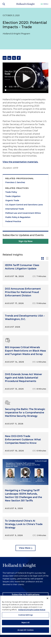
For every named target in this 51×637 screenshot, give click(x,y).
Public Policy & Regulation (17, 217)
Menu (45, 4)
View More (24, 548)
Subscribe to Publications (25, 594)
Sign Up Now (26, 241)
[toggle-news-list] (47, 258)
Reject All (25, 622)
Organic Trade (12, 200)
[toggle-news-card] (42, 258)
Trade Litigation (13, 196)
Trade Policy (11, 192)
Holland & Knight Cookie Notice (31, 610)
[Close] (47, 598)
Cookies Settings (25, 615)
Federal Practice (13, 221)
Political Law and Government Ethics (23, 213)
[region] (25, 615)
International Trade (14, 209)
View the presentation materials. (20, 162)
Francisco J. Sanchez (15, 182)
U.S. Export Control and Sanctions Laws (24, 204)
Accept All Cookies (25, 630)
